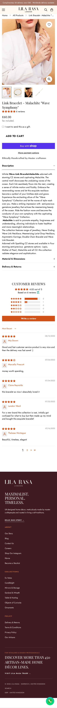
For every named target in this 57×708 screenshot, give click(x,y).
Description (8, 165)
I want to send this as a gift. (18, 126)
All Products (18, 15)
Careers (8, 548)
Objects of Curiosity (13, 602)
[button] (52, 10)
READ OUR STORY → (14, 520)
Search (8, 688)
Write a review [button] (28, 318)
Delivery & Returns (11, 266)
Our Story (9, 533)
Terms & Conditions (13, 627)
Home (4, 15)
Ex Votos (8, 577)
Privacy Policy (10, 632)
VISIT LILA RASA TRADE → (18, 673)
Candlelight (9, 582)
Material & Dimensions (13, 258)
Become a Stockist (12, 563)
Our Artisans (10, 637)
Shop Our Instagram (13, 553)
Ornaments (9, 607)
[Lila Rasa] (29, 10)
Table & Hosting (11, 597)
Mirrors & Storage (12, 587)
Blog (7, 538)
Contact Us (9, 543)
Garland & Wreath (12, 592)
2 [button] (27, 450)
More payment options (28, 152)
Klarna (7, 558)
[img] (8, 336)
